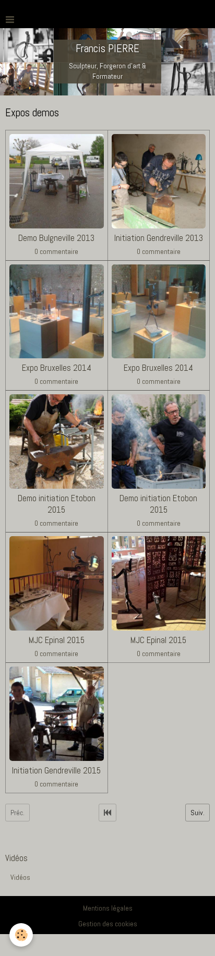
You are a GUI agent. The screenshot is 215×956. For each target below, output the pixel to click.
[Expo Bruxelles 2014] (56, 311)
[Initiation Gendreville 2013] (159, 181)
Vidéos (20, 877)
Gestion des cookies (107, 923)
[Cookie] (21, 935)
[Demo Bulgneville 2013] (56, 181)
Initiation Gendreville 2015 (56, 770)
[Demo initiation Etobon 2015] (56, 441)
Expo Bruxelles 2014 (56, 367)
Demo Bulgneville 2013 (56, 238)
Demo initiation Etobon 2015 (56, 504)
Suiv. (197, 812)
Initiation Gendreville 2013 (158, 238)
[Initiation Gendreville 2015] (56, 714)
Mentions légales (108, 908)
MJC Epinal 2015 (57, 640)
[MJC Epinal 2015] (56, 583)
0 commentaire (56, 251)
